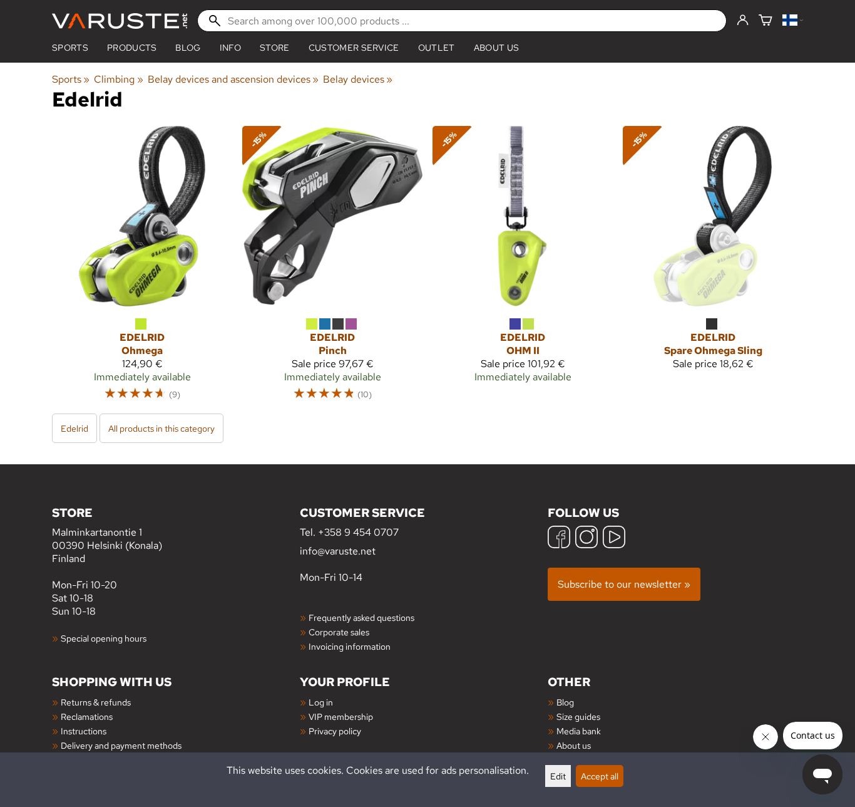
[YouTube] (614, 538)
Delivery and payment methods (121, 745)
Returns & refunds (96, 702)
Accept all (599, 776)
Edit (558, 776)
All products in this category (161, 428)
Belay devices (357, 79)
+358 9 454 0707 (358, 532)
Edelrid (74, 428)
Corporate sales (339, 632)
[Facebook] (559, 538)
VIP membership (341, 716)
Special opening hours (103, 638)
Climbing (118, 79)
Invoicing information (350, 646)
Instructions (83, 731)
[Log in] (743, 20)
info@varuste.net (338, 551)
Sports (70, 47)
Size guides (578, 716)
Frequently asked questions (361, 617)
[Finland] (792, 21)
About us (497, 47)
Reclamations (87, 716)
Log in (321, 702)
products (132, 47)
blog (187, 47)
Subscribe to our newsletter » (624, 584)
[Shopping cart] (765, 21)
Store (275, 47)
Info (230, 47)
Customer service (354, 47)
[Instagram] (586, 538)
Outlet (436, 47)
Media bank (578, 731)
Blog (565, 702)
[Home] (119, 21)
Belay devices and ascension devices (233, 79)
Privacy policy (335, 731)
